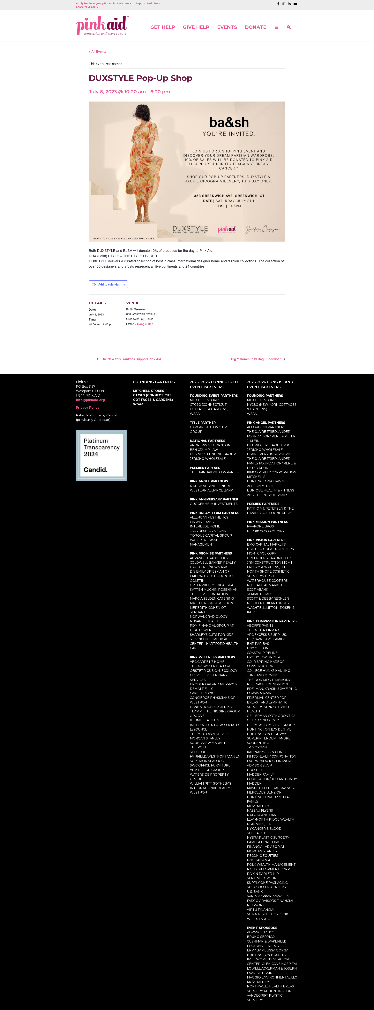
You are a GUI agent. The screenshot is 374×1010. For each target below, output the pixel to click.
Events (227, 27)
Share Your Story (87, 6)
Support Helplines (148, 3)
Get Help (162, 27)
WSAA (138, 404)
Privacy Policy (87, 407)
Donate (255, 27)
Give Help (196, 27)
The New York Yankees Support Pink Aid (130, 359)
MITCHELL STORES (148, 391)
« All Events (97, 51)
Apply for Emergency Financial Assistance (103, 3)
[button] (276, 26)
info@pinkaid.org (90, 400)
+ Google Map (144, 324)
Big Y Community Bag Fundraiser (256, 359)
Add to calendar (109, 284)
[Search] (289, 26)
